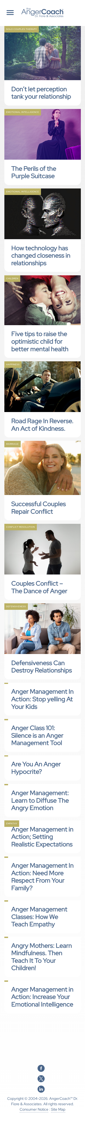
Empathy (11, 823)
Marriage (12, 444)
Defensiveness (16, 606)
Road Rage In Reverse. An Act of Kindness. (42, 425)
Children (12, 278)
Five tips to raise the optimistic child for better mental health (39, 341)
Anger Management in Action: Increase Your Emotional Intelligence (42, 996)
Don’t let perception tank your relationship (41, 93)
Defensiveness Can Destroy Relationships (41, 667)
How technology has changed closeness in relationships (40, 255)
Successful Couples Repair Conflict (38, 508)
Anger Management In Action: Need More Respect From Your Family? (42, 876)
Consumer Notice (34, 1109)
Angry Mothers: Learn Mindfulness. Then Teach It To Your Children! (41, 956)
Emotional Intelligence (22, 112)
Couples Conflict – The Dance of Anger (39, 587)
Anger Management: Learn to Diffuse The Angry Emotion (40, 800)
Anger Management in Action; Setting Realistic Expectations (42, 836)
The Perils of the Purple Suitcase (33, 172)
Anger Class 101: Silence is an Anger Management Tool (37, 735)
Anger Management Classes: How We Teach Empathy (39, 916)
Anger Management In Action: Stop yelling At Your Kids (42, 699)
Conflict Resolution (20, 527)
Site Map (58, 1109)
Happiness (13, 364)
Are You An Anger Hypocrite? (36, 768)
